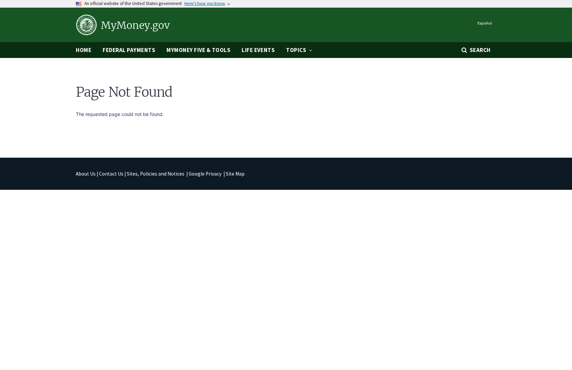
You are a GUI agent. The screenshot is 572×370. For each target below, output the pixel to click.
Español (485, 23)
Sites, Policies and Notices (156, 174)
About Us (86, 174)
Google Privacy (205, 174)
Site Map (235, 174)
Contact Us (111, 174)
